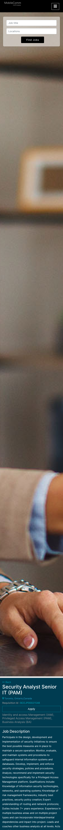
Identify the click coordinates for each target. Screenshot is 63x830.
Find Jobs (32, 39)
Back (8, 682)
